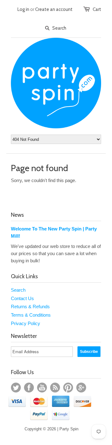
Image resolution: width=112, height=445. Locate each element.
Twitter (16, 388)
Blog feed (55, 388)
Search (18, 290)
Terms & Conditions (31, 315)
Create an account (53, 9)
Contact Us (22, 298)
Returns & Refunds (30, 306)
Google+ (81, 388)
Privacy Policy (25, 323)
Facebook (29, 388)
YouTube (42, 388)
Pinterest (68, 388)
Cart (97, 9)
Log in (23, 9)
